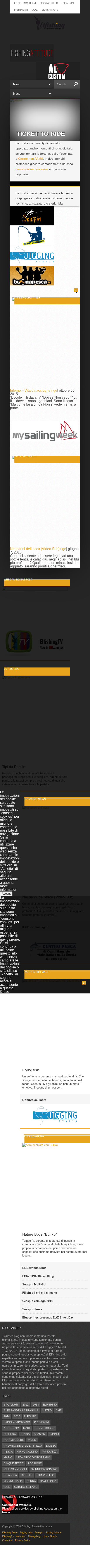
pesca (8, 1451)
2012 (25, 1404)
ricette (26, 1475)
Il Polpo (30, 1416)
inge (7, 1486)
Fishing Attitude (26, 9)
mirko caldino (27, 1451)
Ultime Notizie (50, 1536)
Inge (53, 390)
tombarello (45, 1475)
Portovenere (14, 1439)
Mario (8, 1457)
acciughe (35, 1463)
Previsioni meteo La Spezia (23, 1445)
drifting (10, 1434)
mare (27, 1428)
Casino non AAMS (30, 158)
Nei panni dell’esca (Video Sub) (34, 549)
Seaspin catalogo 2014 (37, 1301)
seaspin (39, 1434)
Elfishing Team (25, 3)
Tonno (54, 1434)
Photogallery (34, 1536)
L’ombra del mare (34, 1100)
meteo (47, 1410)
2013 (36, 1404)
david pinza (48, 1481)
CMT (58, 1410)
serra (31, 1481)
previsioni (41, 1422)
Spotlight (11, 1404)
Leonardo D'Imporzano (33, 1457)
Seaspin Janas (32, 1309)
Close (4, 991)
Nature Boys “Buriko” (39, 1234)
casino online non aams (32, 169)
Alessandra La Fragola (21, 1410)
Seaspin (68, 3)
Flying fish (30, 1070)
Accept (6, 893)
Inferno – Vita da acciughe (30, 390)
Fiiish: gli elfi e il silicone (39, 1292)
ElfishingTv (50, 9)
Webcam (20, 1536)
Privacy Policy (22, 1540)
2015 (17, 1416)
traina (25, 1434)
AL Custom (11, 1428)
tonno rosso (44, 1428)
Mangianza (49, 1451)
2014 (7, 1416)
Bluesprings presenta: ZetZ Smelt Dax (47, 1317)
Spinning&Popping (17, 1422)
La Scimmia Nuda (34, 1268)
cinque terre (14, 1463)
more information (8, 887)
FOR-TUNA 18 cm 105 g (38, 1276)
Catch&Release (25, 1486)
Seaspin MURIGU (33, 1284)
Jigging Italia (49, 3)
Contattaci (7, 1540)
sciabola (10, 1475)
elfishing (50, 1404)
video (32, 1439)
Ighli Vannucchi (15, 1469)
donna (51, 1445)
